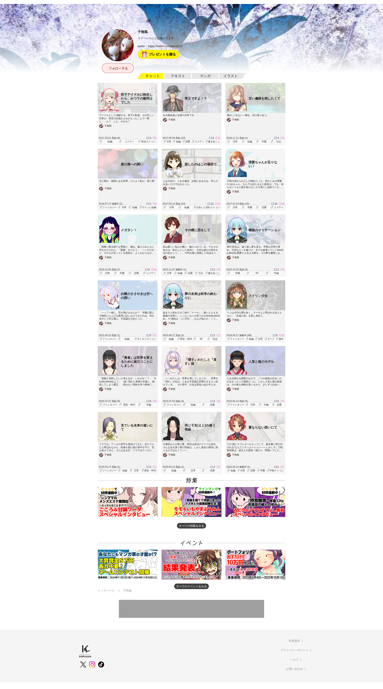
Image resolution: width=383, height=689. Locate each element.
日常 (169, 141)
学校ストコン (276, 470)
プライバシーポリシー (294, 650)
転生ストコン (148, 141)
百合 (278, 141)
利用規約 (294, 640)
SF (257, 273)
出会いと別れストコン (208, 207)
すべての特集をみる (191, 525)
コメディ (129, 141)
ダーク (270, 339)
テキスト (178, 76)
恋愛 (187, 141)
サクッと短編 (149, 207)
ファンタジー (109, 207)
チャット (152, 76)
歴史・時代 (186, 339)
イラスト (230, 76)
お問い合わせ (294, 668)
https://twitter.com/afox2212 (165, 46)
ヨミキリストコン (146, 339)
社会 (215, 339)
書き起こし (214, 141)
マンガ (205, 76)
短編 (110, 141)
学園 (264, 141)
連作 (281, 339)
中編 (276, 273)
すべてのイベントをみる (191, 586)
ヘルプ (294, 659)
